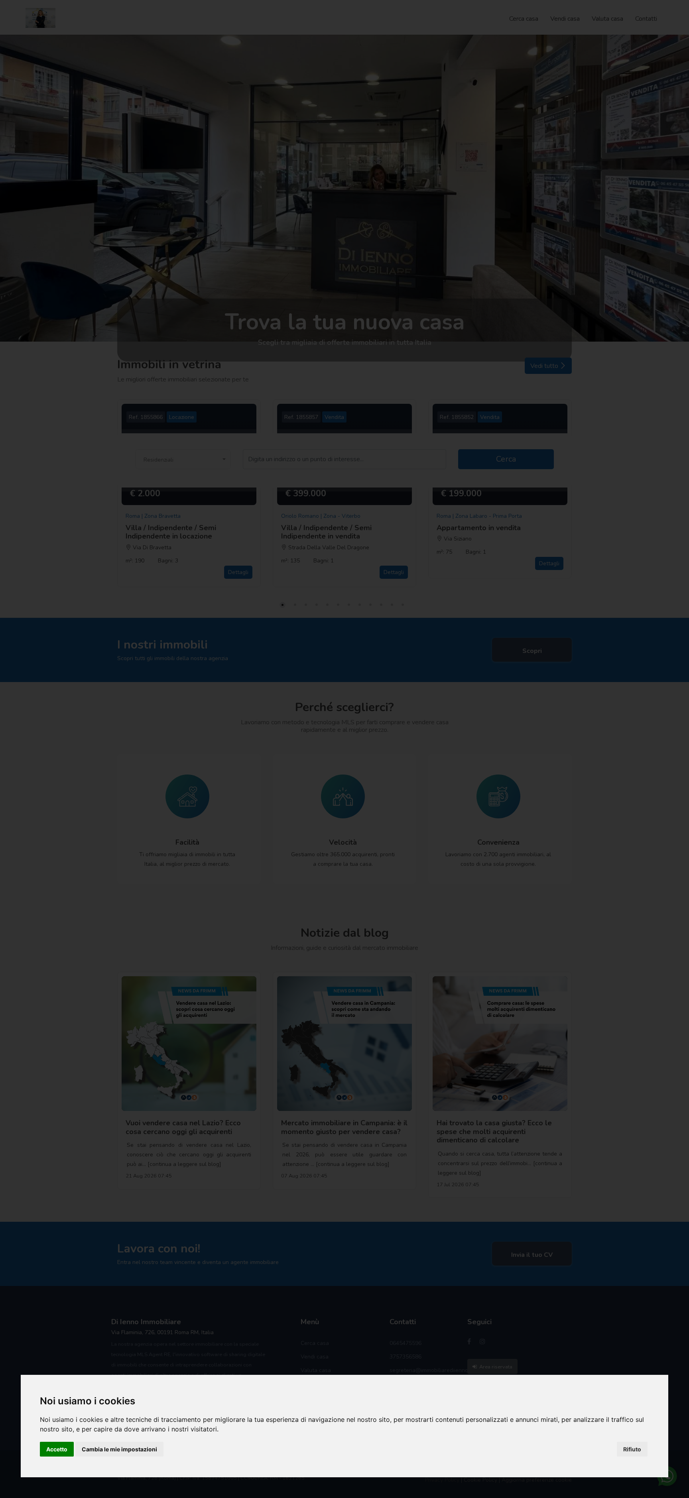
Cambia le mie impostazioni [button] (119, 1449)
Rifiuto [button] (632, 1449)
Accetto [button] (56, 1449)
